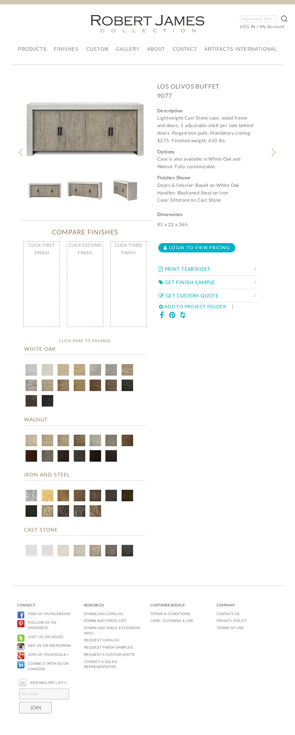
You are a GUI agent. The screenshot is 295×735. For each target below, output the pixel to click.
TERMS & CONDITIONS (170, 614)
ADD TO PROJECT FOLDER (194, 307)
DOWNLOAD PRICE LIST (105, 621)
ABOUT (156, 49)
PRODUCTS (32, 49)
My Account (272, 26)
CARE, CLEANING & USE (172, 621)
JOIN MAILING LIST (48, 683)
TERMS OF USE (230, 628)
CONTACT (185, 49)
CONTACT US (228, 614)
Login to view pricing (198, 248)
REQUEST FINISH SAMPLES (108, 647)
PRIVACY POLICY (232, 621)
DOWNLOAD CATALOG (103, 614)
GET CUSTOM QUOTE (191, 296)
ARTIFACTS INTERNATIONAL (240, 49)
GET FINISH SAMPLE (189, 282)
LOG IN (247, 26)
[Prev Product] (22, 147)
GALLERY (128, 49)
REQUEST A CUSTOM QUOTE (109, 654)
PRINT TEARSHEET (186, 269)
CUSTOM (97, 49)
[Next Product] (272, 147)
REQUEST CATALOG (101, 640)
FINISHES (66, 49)
